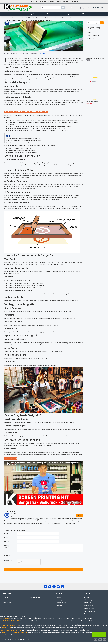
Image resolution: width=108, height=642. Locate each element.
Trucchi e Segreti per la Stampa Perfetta (20, 17)
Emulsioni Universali (101, 620)
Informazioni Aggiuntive (7, 546)
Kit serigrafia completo (92, 101)
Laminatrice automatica (40, 630)
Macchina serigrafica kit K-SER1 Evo (95, 58)
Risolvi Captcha (8, 560)
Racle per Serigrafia (41, 618)
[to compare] (98, 57)
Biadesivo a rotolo (78, 630)
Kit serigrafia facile (91, 80)
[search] (63, 7)
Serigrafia (42, 53)
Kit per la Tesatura (81, 618)
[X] (49, 586)
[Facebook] (45, 586)
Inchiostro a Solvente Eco (70, 625)
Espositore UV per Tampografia (68, 627)
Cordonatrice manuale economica (51, 632)
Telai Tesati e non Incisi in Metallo (56, 620)
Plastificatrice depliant (66, 630)
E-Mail (6, 537)
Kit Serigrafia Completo (15, 618)
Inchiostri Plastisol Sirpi (84, 625)
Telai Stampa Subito (25, 620)
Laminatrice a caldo (53, 630)
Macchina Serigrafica (29, 618)
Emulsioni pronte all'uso (87, 620)
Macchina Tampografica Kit (32, 627)
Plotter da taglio (80, 632)
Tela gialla (70, 620)
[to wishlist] (95, 57)
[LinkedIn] (58, 586)
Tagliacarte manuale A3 (33, 632)
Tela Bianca (77, 620)
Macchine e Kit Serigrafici (55, 618)
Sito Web (6, 541)
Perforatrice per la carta (68, 632)
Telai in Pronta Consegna (39, 620)
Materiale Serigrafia (69, 618)
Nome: (6, 533)
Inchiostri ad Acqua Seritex (26, 625)
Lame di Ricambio (5, 635)
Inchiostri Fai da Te (40, 625)
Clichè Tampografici (46, 627)
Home (5, 18)
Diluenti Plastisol (96, 625)
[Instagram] (54, 586)
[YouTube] (62, 586)
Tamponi (55, 627)
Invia (44, 569)
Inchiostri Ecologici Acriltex (54, 625)
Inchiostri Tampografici (17, 627)
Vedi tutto (89, 618)
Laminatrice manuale (27, 630)
